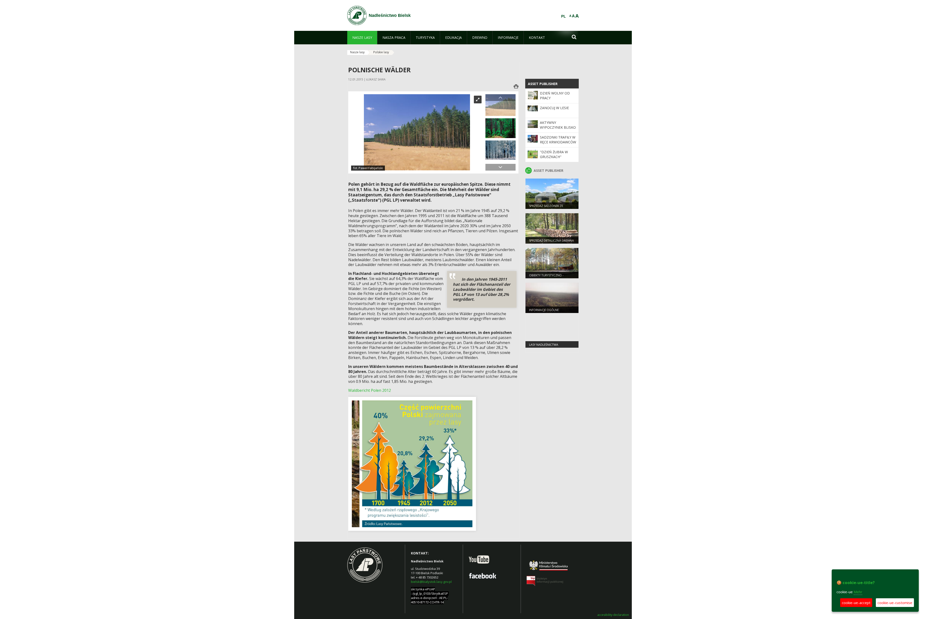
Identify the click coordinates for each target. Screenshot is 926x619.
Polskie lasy (381, 52)
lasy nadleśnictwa (543, 345)
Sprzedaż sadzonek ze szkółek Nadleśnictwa (546, 208)
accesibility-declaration (613, 615)
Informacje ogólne (544, 310)
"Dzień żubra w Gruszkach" (554, 154)
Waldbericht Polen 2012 (369, 390)
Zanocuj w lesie (554, 108)
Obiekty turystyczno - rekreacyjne (546, 277)
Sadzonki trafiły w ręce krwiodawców (558, 139)
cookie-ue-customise (895, 602)
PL (563, 16)
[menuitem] (362, 37)
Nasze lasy (357, 52)
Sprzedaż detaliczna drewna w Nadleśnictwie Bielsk (551, 243)
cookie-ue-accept (856, 602)
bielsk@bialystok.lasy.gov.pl (431, 581)
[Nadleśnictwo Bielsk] (357, 15)
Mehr (858, 591)
